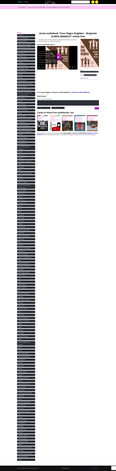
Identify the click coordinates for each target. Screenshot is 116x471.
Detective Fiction (22, 65)
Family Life (21, 233)
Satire (19, 164)
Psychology (21, 218)
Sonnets (20, 417)
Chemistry (21, 450)
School (20, 347)
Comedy (20, 134)
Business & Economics (24, 300)
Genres (20, 2)
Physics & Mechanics (23, 318)
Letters (20, 399)
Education (20, 179)
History (20, 101)
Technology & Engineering (25, 393)
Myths (19, 260)
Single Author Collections (24, 44)
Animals (20, 196)
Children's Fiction (22, 309)
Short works (21, 306)
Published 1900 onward (24, 248)
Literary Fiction (22, 116)
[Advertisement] (58, 21)
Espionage (21, 333)
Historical (20, 35)
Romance (20, 158)
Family (20, 339)
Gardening (21, 396)
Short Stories (21, 251)
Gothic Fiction (21, 53)
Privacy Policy (65, 468)
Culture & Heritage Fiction (24, 257)
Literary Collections (23, 254)
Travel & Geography (23, 125)
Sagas (19, 327)
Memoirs (20, 77)
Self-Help (20, 303)
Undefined (21, 167)
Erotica (20, 350)
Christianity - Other (23, 68)
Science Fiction (22, 122)
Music (19, 281)
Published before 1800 (24, 356)
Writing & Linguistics (23, 435)
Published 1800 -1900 (23, 230)
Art (19, 290)
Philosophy (21, 239)
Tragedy (20, 224)
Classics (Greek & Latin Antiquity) (24, 148)
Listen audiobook (21, 7)
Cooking (20, 62)
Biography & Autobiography (25, 83)
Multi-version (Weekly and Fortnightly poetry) (24, 94)
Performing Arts (22, 284)
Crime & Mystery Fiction (24, 47)
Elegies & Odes (22, 429)
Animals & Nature (22, 137)
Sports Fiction (21, 423)
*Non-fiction (21, 221)
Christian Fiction (22, 56)
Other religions (22, 287)
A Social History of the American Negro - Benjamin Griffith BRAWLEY (42, 118)
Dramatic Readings (23, 38)
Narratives (21, 426)
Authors (25, 2)
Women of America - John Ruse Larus (67, 117)
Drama (20, 381)
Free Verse (21, 408)
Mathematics (21, 193)
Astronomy (21, 315)
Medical (20, 74)
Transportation (22, 140)
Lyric (19, 278)
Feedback (95, 468)
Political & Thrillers (23, 336)
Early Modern (21, 359)
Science (20, 176)
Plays (19, 312)
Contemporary (22, 405)
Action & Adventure (23, 59)
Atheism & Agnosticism (24, 402)
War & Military (22, 98)
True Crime (21, 390)
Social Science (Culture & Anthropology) (36, 7)
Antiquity (20, 296)
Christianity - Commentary (25, 161)
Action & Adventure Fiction (25, 173)
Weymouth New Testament (25, 447)
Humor (20, 206)
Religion (20, 324)
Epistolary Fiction (22, 41)
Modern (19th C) (22, 86)
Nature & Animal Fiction (24, 266)
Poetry (20, 113)
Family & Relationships (24, 384)
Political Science (22, 80)
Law (19, 242)
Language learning (23, 456)
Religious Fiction (22, 372)
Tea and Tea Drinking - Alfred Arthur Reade (91, 118)
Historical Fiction (22, 107)
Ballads (20, 444)
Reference (20, 245)
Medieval (20, 432)
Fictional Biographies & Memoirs (24, 343)
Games (20, 459)
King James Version (23, 378)
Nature (20, 212)
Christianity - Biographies (24, 131)
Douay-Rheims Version (24, 411)
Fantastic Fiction (22, 143)
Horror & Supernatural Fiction (26, 50)
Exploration (21, 365)
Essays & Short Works (23, 236)
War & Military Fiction (23, 272)
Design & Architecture (24, 293)
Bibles (19, 170)
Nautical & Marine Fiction (24, 89)
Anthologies (21, 215)
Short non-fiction (22, 438)
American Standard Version (25, 453)
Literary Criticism (22, 182)
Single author (21, 155)
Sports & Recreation (23, 353)
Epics (19, 414)
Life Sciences (21, 200)
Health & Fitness (22, 71)
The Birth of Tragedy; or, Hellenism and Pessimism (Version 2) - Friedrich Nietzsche (79, 120)
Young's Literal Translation (25, 119)
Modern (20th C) (22, 190)
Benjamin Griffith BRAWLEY (90, 75)
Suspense (20, 330)
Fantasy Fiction (22, 203)
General (20, 362)
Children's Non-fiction (23, 321)
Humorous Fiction (23, 110)
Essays (20, 209)
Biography (21, 269)
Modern (20, 369)
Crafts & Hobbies (22, 420)
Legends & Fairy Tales (23, 263)
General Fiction (22, 104)
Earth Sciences (22, 275)
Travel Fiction (21, 227)
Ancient (20, 152)
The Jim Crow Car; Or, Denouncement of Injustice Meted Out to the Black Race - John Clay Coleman (54, 120)
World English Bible (23, 441)
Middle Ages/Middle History (25, 128)
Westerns (20, 375)
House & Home (22, 387)
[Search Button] (88, 2)
